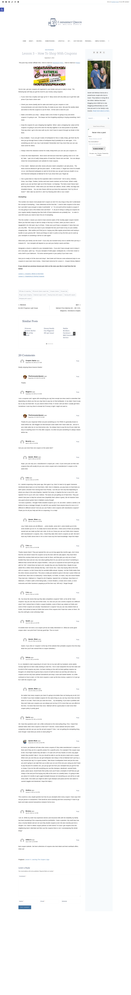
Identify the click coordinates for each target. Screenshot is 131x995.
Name (21, 901)
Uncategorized (49, 49)
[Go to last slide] (25, 333)
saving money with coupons (55, 294)
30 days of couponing (25, 291)
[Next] (74, 333)
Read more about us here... (101, 111)
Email (42, 901)
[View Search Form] (109, 41)
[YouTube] (18, 2)
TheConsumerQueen (36, 376)
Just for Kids (78, 41)
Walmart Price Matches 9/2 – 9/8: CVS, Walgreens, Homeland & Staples (68, 307)
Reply (77, 361)
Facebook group (114, 1)
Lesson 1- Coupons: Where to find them (31, 274)
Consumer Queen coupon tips (40, 291)
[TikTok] (12, 2)
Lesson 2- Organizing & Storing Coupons (31, 276)
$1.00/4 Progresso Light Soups (28, 306)
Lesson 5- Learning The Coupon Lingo (37, 859)
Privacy (103, 126)
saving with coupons (70, 294)
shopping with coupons (25, 298)
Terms (98, 126)
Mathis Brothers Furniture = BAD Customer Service (68, 333)
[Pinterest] (9, 2)
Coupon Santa (31, 360)
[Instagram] (6, 2)
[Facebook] (3, 2)
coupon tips (64, 291)
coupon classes (54, 291)
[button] (2, 10)
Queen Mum (32, 741)
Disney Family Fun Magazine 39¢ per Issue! (49, 331)
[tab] (46, 343)
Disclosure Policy (58, 62)
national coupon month (40, 294)
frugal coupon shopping (25, 294)
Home (24, 41)
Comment (22, 876)
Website (64, 901)
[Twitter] (15, 2)
